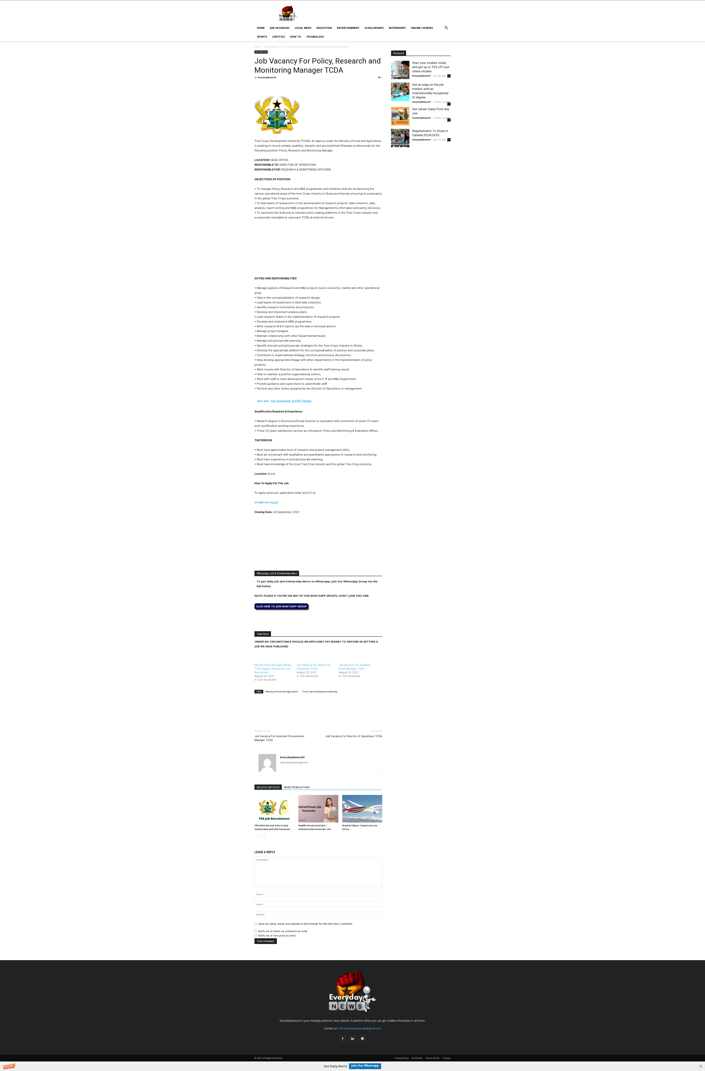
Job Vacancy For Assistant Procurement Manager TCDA (279, 738)
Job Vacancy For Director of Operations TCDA (354, 736)
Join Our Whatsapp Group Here (365, 1066)
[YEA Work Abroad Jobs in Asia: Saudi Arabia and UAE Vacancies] (274, 808)
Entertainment (348, 28)
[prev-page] (256, 836)
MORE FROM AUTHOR (297, 787)
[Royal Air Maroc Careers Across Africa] (362, 808)
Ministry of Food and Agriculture (282, 691)
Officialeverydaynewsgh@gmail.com (359, 1028)
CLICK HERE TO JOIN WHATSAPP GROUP (281, 606)
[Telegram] (292, 85)
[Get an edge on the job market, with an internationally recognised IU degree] (400, 92)
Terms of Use (433, 1058)
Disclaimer (417, 1058)
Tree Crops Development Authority (319, 691)
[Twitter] (266, 85)
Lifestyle (278, 36)
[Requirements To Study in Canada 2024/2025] (400, 138)
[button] (352, 1066)
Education (324, 28)
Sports (262, 36)
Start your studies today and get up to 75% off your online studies (430, 67)
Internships (397, 28)
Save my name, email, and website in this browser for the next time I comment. (305, 923)
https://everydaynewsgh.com (294, 762)
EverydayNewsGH (267, 77)
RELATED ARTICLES (268, 787)
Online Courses (422, 28)
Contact (446, 1058)
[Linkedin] (283, 85)
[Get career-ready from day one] (400, 116)
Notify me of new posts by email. (277, 935)
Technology (315, 36)
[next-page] (262, 836)
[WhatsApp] (275, 85)
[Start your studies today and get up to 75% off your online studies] (400, 70)
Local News (303, 28)
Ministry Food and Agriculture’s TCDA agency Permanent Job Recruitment (272, 668)
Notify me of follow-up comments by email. (283, 931)
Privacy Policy (402, 1058)
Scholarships (374, 28)
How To (295, 36)
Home (261, 28)
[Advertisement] (318, 250)
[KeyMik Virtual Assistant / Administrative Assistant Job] (318, 808)
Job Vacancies (280, 28)
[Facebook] (258, 85)
